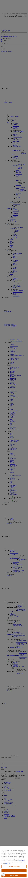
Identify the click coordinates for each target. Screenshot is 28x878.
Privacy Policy (22, 860)
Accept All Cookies (14, 875)
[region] (14, 862)
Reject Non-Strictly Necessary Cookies (14, 870)
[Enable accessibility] (3, 874)
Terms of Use (7, 863)
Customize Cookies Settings (14, 866)
